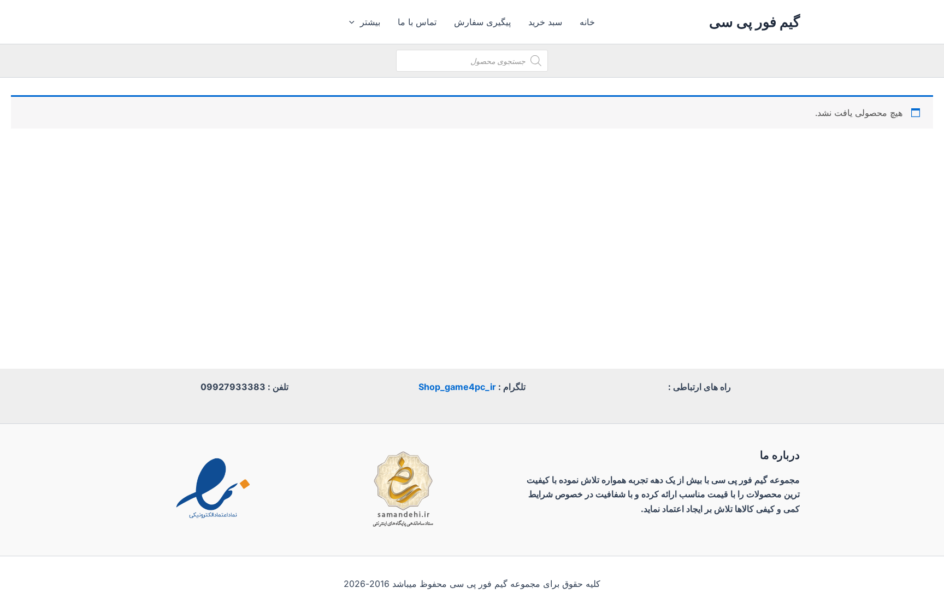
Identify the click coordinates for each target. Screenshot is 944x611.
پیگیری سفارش (482, 21)
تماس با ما (417, 21)
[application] (354, 22)
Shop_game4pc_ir (457, 386)
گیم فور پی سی (754, 21)
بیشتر (370, 21)
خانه (587, 21)
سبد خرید (545, 21)
